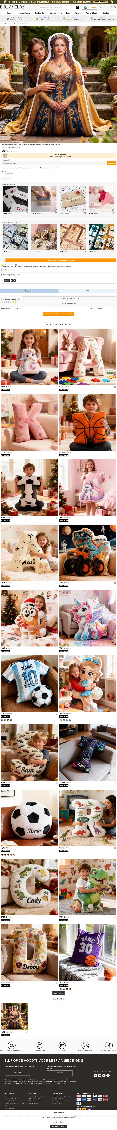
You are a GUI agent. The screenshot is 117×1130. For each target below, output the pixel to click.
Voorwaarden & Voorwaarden (15, 1103)
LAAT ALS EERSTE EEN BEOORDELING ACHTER (58, 314)
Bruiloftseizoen (60, 155)
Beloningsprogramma (59, 1101)
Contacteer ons (10, 1098)
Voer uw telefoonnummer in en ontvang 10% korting (61, 1067)
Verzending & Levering (36, 1096)
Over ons (8, 1096)
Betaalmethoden (34, 1098)
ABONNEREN (17, 1073)
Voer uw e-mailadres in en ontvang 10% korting (20, 1066)
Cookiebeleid (9, 1108)
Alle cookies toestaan (58, 1126)
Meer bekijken (58, 993)
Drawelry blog (57, 1103)
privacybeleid (48, 1081)
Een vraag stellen (70, 303)
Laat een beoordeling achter (70, 298)
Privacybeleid (9, 1101)
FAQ (87, 291)
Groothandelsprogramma (61, 1096)
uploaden (111, 163)
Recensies (29, 291)
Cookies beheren (58, 1122)
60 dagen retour (34, 1101)
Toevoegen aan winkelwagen (60, 260)
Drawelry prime (57, 1098)
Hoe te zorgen (33, 1103)
